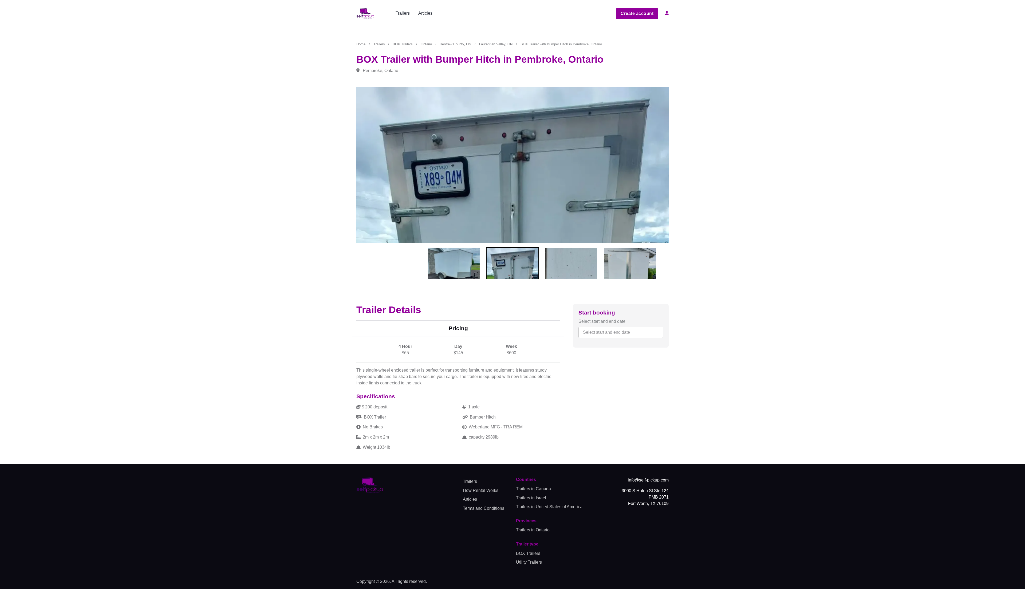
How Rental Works (480, 490)
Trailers (403, 13)
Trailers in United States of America (549, 506)
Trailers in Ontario (533, 530)
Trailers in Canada (533, 489)
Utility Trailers (529, 562)
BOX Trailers (528, 553)
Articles (425, 13)
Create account (637, 13)
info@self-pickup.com (648, 480)
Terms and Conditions (483, 508)
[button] (667, 11)
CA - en (596, 13)
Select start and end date (601, 321)
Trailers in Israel (531, 498)
